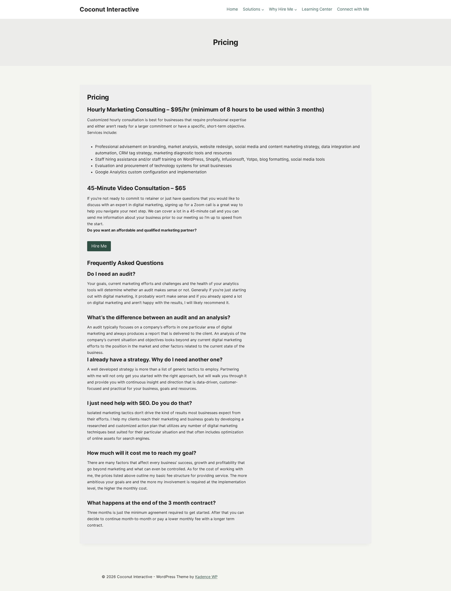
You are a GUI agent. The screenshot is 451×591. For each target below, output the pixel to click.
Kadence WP (206, 576)
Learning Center (317, 9)
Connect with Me (353, 9)
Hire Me (99, 246)
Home (232, 9)
